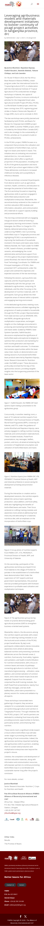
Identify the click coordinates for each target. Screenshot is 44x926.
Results (7, 840)
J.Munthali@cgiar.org (12, 813)
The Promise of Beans (12, 844)
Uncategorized (31, 38)
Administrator (10, 38)
